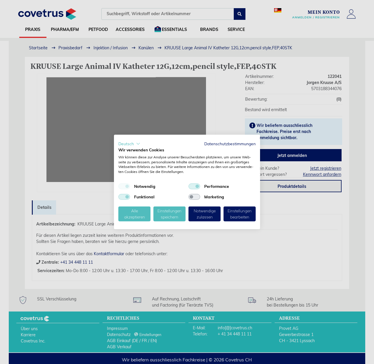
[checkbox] (124, 186)
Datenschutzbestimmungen (230, 143)
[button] (129, 143)
